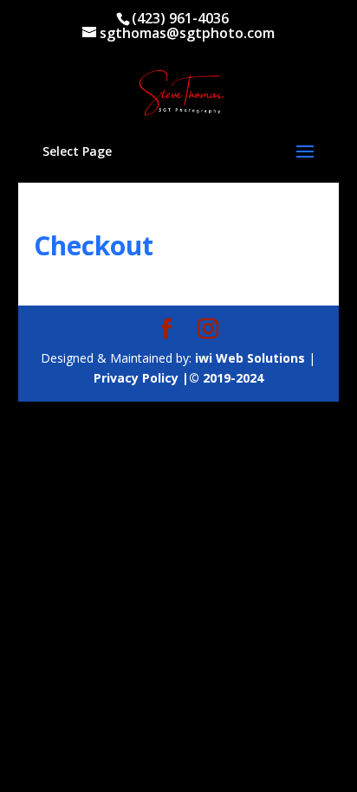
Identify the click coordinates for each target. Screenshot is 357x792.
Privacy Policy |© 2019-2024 (178, 378)
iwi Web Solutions (250, 358)
